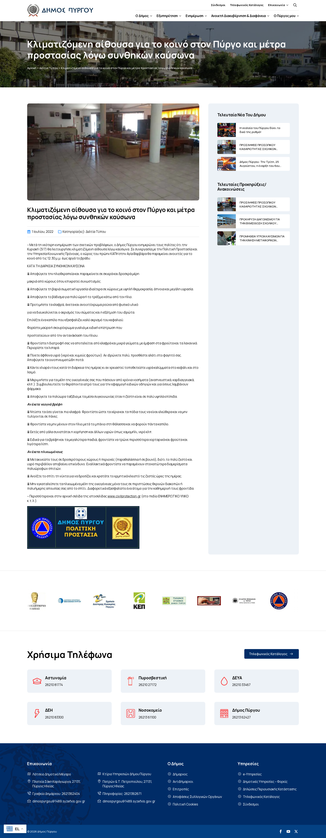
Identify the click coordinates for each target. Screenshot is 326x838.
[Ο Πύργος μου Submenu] (297, 15)
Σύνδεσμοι (218, 5)
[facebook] (280, 831)
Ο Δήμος (142, 16)
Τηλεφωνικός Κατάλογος (247, 5)
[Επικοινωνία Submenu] (286, 5)
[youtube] (288, 831)
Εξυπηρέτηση (167, 16)
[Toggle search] (295, 5)
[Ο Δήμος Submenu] (150, 15)
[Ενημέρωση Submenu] (205, 15)
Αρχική (31, 68)
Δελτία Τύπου (48, 68)
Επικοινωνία (276, 5)
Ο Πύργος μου (284, 16)
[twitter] (296, 831)
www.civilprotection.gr (124, 496)
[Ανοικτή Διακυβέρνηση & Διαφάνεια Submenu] (267, 15)
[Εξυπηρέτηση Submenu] (179, 15)
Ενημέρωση (194, 16)
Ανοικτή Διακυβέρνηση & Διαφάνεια (238, 16)
